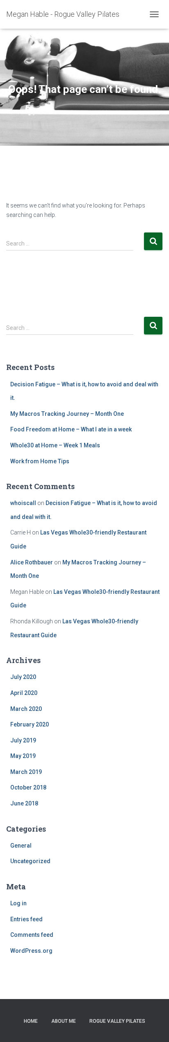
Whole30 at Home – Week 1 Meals (55, 445)
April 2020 (23, 693)
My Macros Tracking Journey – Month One (67, 413)
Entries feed (26, 919)
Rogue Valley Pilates (117, 1021)
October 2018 (28, 787)
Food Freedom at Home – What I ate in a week (71, 429)
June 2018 (24, 803)
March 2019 (26, 772)
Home (31, 1021)
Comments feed (31, 934)
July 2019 (23, 740)
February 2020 (29, 724)
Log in (18, 903)
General (21, 845)
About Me (63, 1021)
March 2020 (26, 709)
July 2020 (23, 677)
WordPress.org (31, 950)
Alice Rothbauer (31, 562)
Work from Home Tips (39, 461)
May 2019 (23, 756)
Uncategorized (30, 861)
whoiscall (23, 503)
